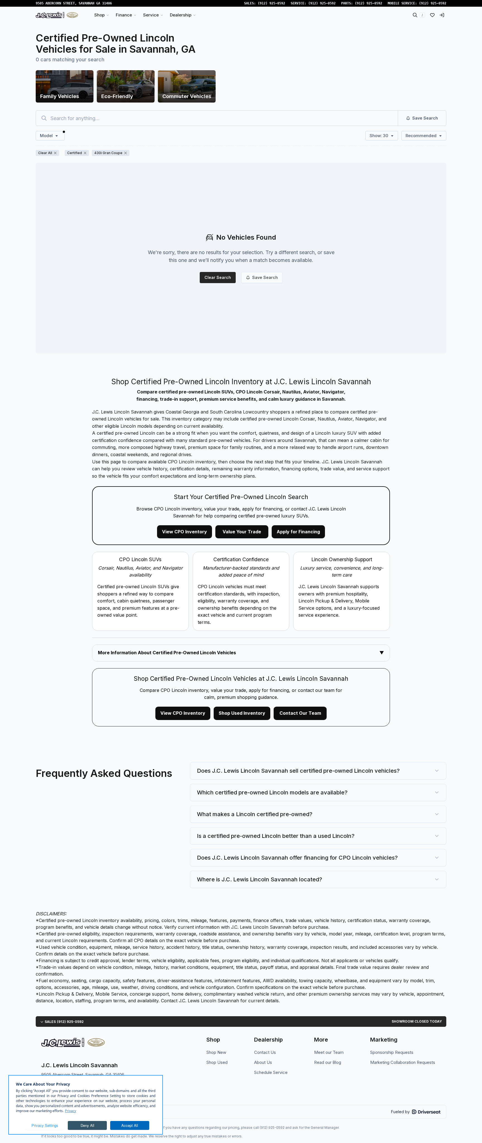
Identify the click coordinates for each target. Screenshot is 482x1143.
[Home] (57, 15)
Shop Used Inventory (242, 713)
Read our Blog (327, 1062)
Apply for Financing (298, 531)
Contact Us (265, 1052)
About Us (263, 1062)
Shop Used (217, 1062)
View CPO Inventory (184, 531)
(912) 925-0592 (271, 3)
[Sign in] (441, 15)
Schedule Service (271, 1072)
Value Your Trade (242, 531)
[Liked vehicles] (432, 15)
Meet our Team (329, 1052)
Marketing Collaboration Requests (402, 1062)
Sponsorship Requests (391, 1052)
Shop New (216, 1052)
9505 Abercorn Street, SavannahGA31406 (74, 3)
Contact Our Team (300, 713)
